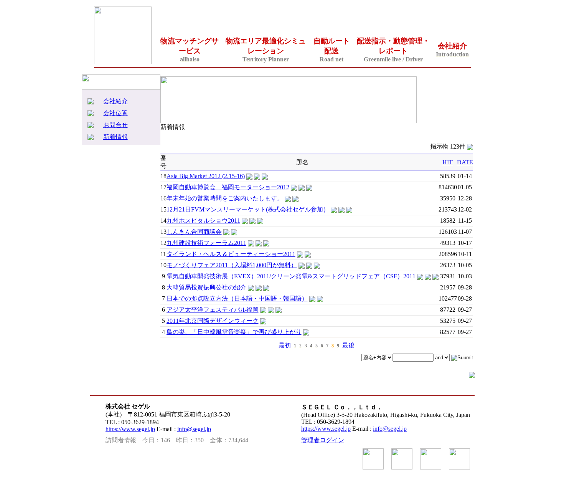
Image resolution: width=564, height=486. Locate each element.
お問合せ (115, 125)
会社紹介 (115, 101)
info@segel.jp (194, 429)
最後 (348, 345)
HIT (447, 162)
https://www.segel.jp (130, 429)
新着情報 (115, 137)
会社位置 (115, 113)
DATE (465, 162)
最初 (285, 345)
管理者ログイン (322, 440)
